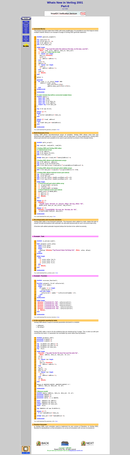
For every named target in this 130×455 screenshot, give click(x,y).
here (58, 129)
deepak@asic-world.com (76, 450)
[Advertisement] (26, 52)
